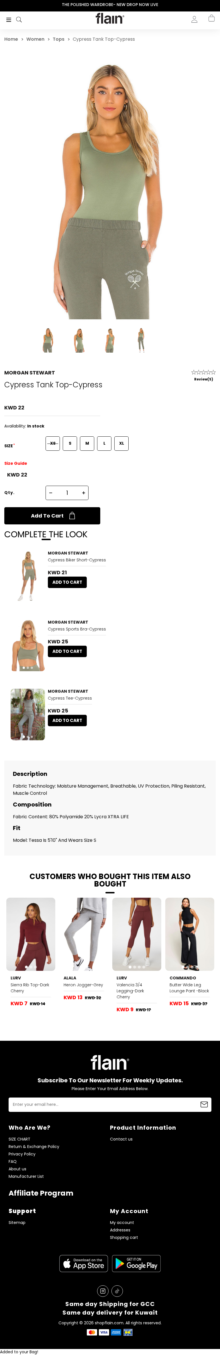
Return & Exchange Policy (34, 1146)
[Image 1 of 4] (136, 934)
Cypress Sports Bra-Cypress (77, 629)
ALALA (70, 978)
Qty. (9, 492)
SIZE (9, 446)
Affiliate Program (41, 1193)
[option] (110, 5)
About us (17, 1169)
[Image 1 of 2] (28, 576)
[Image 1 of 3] (28, 645)
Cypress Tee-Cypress (70, 698)
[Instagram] (103, 1291)
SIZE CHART (19, 1139)
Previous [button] (3, 4)
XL (121, 443)
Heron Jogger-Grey (83, 985)
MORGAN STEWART (29, 372)
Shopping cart (124, 1237)
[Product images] (28, 576)
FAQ (13, 1161)
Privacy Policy (22, 1154)
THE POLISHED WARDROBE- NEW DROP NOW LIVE (110, 4)
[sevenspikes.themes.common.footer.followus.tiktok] (117, 1291)
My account (122, 1222)
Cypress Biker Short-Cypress (77, 560)
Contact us (121, 1139)
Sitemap (17, 1222)
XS (53, 443)
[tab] (26, 599)
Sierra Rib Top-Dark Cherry (30, 988)
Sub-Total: (205, 49)
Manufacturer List (26, 1176)
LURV (16, 978)
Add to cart (47, 515)
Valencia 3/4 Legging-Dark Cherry (130, 991)
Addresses (120, 1230)
